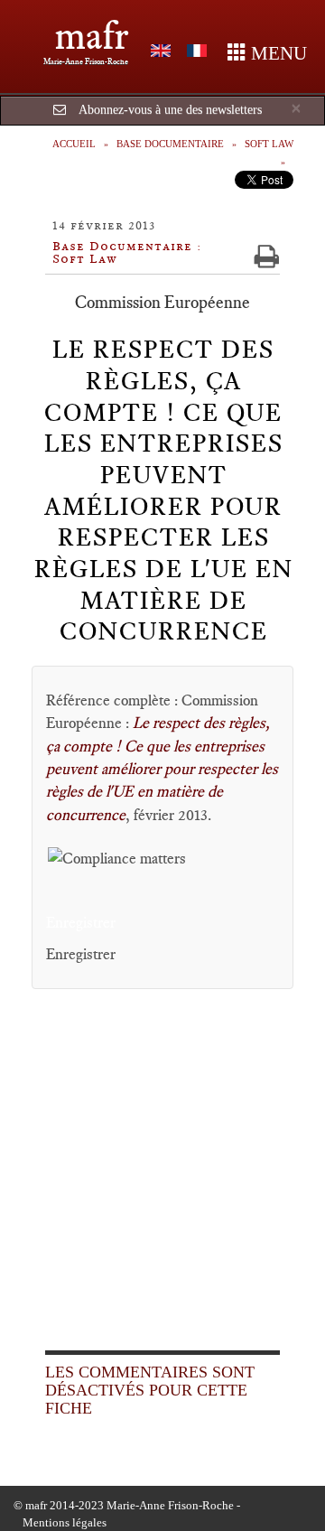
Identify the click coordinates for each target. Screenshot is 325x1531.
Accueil (74, 143)
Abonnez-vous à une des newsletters (170, 110)
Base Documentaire (170, 143)
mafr (91, 36)
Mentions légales (65, 1522)
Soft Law (269, 143)
